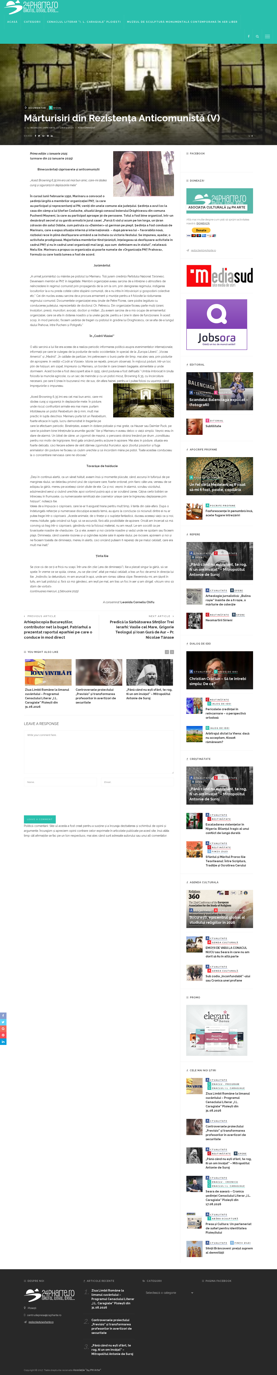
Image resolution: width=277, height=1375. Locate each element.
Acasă (12, 21)
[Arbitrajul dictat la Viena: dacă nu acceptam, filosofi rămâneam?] (194, 734)
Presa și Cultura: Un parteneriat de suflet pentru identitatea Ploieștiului (228, 1228)
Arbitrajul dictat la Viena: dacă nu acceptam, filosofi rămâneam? (227, 738)
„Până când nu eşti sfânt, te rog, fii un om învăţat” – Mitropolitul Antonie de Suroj (149, 694)
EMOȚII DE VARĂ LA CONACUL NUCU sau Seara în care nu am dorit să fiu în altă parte (227, 952)
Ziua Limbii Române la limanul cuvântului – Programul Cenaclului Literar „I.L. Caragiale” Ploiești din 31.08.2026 (47, 698)
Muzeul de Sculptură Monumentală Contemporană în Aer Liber (182, 21)
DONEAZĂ (203, 223)
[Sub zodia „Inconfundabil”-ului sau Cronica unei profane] (194, 972)
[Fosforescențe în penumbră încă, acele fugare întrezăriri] (194, 511)
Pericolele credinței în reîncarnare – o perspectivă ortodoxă (226, 713)
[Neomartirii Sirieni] (194, 620)
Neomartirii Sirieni (219, 620)
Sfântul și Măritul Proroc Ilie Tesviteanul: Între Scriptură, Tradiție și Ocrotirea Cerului (226, 861)
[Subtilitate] (194, 426)
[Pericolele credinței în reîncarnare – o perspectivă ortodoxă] (194, 705)
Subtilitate (213, 426)
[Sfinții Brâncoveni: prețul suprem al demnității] (194, 1248)
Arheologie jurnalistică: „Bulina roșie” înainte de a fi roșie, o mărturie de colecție (228, 600)
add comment (86, 127)
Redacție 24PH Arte (43, 127)
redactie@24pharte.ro (203, 250)
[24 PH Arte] (31, 7)
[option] (48, 684)
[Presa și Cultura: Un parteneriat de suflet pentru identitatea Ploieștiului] (194, 1220)
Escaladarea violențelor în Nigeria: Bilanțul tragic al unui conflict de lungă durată (227, 829)
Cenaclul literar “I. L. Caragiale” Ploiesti (84, 21)
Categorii (32, 21)
